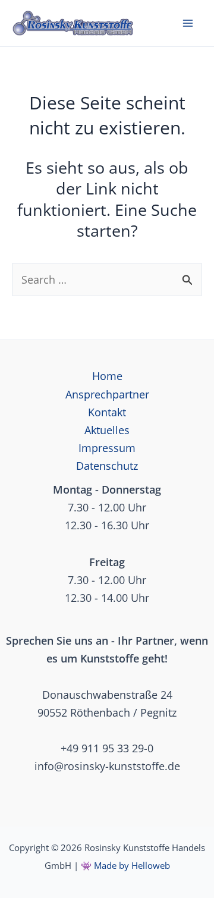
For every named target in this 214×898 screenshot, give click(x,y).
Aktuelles (107, 430)
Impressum (107, 448)
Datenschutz (107, 466)
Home (107, 376)
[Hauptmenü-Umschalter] (188, 23)
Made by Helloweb (132, 865)
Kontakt (107, 412)
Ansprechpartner (107, 394)
